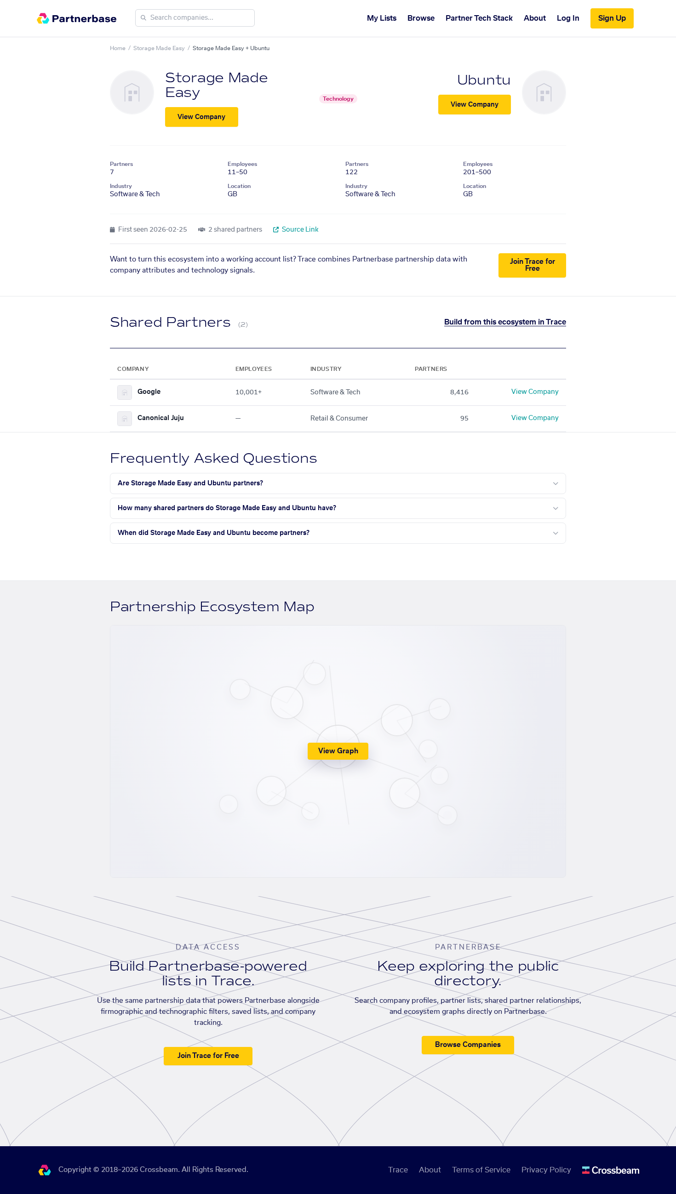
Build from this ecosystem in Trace (505, 322)
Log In (568, 18)
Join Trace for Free (532, 265)
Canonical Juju (160, 418)
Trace (398, 1170)
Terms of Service (481, 1170)
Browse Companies (468, 1044)
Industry (121, 186)
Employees (242, 164)
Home (118, 48)
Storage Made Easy (159, 48)
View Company (201, 117)
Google (148, 392)
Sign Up (612, 18)
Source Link (300, 230)
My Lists (381, 18)
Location (239, 186)
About (535, 18)
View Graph (338, 751)
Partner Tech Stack (479, 18)
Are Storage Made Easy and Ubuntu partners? (190, 483)
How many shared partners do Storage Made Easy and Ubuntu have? (227, 508)
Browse (421, 18)
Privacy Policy (546, 1170)
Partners (121, 164)
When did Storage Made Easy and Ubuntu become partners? (213, 533)
